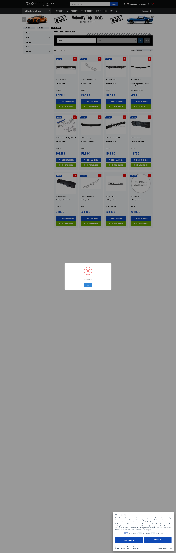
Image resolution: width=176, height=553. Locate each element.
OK (88, 285)
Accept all (157, 540)
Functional (146, 533)
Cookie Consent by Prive (165, 548)
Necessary (132, 533)
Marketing (159, 533)
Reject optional (129, 540)
